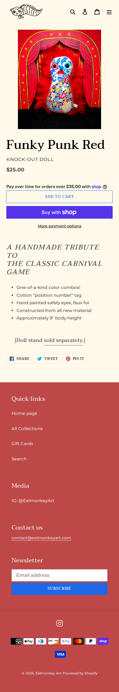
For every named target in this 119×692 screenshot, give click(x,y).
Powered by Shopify (80, 673)
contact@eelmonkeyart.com (41, 537)
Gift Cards (22, 443)
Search (19, 459)
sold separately (63, 340)
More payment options (59, 226)
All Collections (27, 428)
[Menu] (109, 11)
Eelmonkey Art (49, 673)
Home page (24, 413)
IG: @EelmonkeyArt (33, 500)
